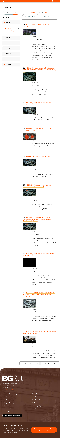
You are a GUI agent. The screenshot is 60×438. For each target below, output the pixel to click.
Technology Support (37, 406)
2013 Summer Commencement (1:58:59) (39, 156)
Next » (47, 12)
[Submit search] (16, 13)
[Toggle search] (53, 1)
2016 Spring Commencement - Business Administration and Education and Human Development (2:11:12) (37, 219)
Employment (7, 408)
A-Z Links (6, 400)
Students (34, 403)
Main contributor (10, 37)
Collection (8, 53)
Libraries (34, 397)
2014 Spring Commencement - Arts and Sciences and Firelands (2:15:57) (37, 186)
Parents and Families (38, 400)
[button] (26, 1)
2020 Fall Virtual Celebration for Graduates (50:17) (38, 25)
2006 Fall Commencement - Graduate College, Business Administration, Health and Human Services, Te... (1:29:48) (39, 294)
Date (7, 42)
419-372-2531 (7, 390)
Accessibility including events (12, 394)
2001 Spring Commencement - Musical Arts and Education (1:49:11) (38, 254)
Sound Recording (9, 31)
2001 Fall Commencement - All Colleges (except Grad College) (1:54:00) (39, 332)
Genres (8, 48)
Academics (7, 397)
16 (54, 363)
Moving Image (8, 28)
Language (8, 64)
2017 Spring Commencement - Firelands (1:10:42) (37, 103)
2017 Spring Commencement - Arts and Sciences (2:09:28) (37, 129)
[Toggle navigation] (56, 1)
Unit (7, 59)
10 (46, 16)
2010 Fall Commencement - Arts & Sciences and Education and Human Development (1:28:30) (39, 69)
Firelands (34, 394)
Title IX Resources (37, 408)
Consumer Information (10, 406)
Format (8, 22)
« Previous (32, 12)
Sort (30, 16)
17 (57, 363)
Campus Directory (9, 403)
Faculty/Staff (7, 411)
